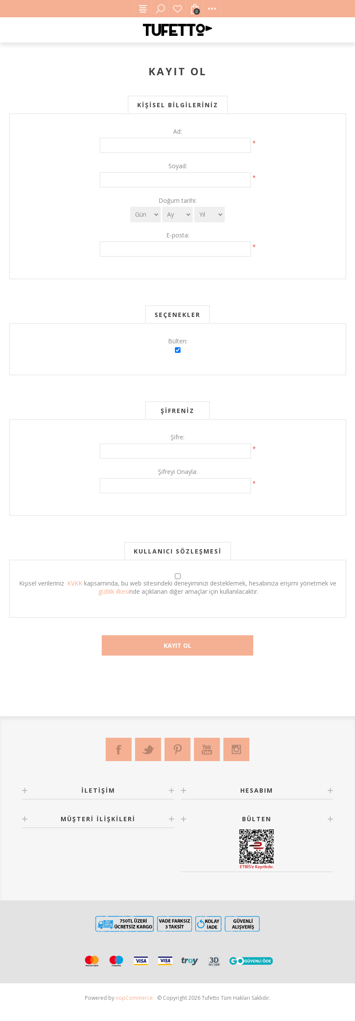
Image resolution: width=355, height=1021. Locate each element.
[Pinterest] (177, 749)
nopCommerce (134, 998)
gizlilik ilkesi (113, 591)
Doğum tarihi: (177, 200)
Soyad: (177, 166)
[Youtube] (207, 749)
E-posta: (177, 235)
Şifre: (177, 437)
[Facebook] (119, 749)
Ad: (177, 131)
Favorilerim (177, 8)
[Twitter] (148, 749)
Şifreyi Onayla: (177, 471)
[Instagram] (236, 749)
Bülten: (177, 341)
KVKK (74, 583)
